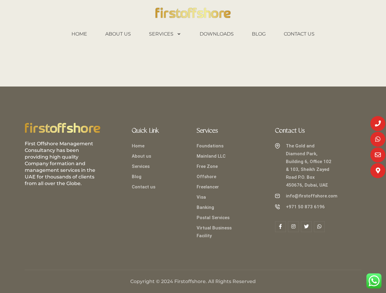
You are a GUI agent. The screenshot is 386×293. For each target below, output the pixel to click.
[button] (165, 34)
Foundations (210, 146)
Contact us (299, 34)
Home (79, 34)
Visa (201, 197)
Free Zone (207, 166)
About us (118, 34)
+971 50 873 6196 (305, 207)
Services (161, 34)
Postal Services (213, 217)
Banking (205, 207)
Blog (259, 34)
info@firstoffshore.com (311, 196)
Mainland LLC (211, 156)
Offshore (206, 176)
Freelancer (208, 187)
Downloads (217, 34)
